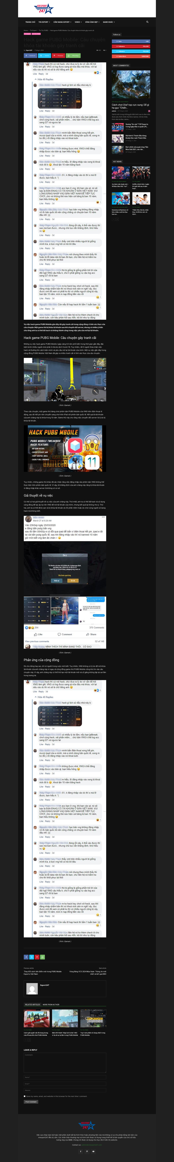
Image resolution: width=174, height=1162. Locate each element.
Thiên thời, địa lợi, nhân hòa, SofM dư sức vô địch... (140, 212)
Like (147, 41)
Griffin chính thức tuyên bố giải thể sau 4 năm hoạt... (140, 186)
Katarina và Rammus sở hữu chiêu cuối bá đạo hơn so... (120, 212)
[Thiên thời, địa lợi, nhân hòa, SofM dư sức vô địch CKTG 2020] (141, 198)
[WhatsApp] (42, 957)
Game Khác (108, 22)
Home (26, 30)
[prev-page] (25, 1039)
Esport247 (29, 50)
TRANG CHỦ (30, 22)
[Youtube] (93, 1151)
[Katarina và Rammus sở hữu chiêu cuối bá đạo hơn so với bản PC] (121, 198)
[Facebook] (26, 957)
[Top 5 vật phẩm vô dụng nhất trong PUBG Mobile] (93, 1018)
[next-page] (29, 1039)
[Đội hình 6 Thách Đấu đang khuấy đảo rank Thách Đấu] (118, 138)
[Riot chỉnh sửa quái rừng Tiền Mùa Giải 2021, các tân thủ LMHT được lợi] (118, 150)
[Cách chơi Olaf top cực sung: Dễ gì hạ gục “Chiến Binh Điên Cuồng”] (131, 84)
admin (114, 111)
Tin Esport (43, 22)
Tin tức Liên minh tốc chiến (119, 207)
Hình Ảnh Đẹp (91, 22)
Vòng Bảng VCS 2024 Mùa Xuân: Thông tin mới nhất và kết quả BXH (87, 972)
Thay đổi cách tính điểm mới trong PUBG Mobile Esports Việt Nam (43, 972)
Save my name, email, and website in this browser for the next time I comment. (56, 1096)
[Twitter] (31, 957)
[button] (147, 22)
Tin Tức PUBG (43, 30)
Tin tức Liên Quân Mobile (119, 181)
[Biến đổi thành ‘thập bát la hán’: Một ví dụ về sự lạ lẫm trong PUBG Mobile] (65, 1018)
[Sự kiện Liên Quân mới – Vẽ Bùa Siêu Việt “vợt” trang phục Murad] (121, 172)
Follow (146, 46)
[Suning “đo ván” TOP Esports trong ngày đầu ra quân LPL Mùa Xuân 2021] (118, 127)
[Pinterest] (37, 957)
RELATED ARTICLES (32, 1005)
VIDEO (77, 22)
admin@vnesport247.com (92, 1145)
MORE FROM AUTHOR (51, 1005)
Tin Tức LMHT (136, 181)
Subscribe (145, 56)
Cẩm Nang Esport (61, 22)
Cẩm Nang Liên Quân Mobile (120, 101)
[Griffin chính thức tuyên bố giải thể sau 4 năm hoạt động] (141, 172)
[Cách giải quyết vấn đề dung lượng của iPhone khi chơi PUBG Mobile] (37, 1018)
